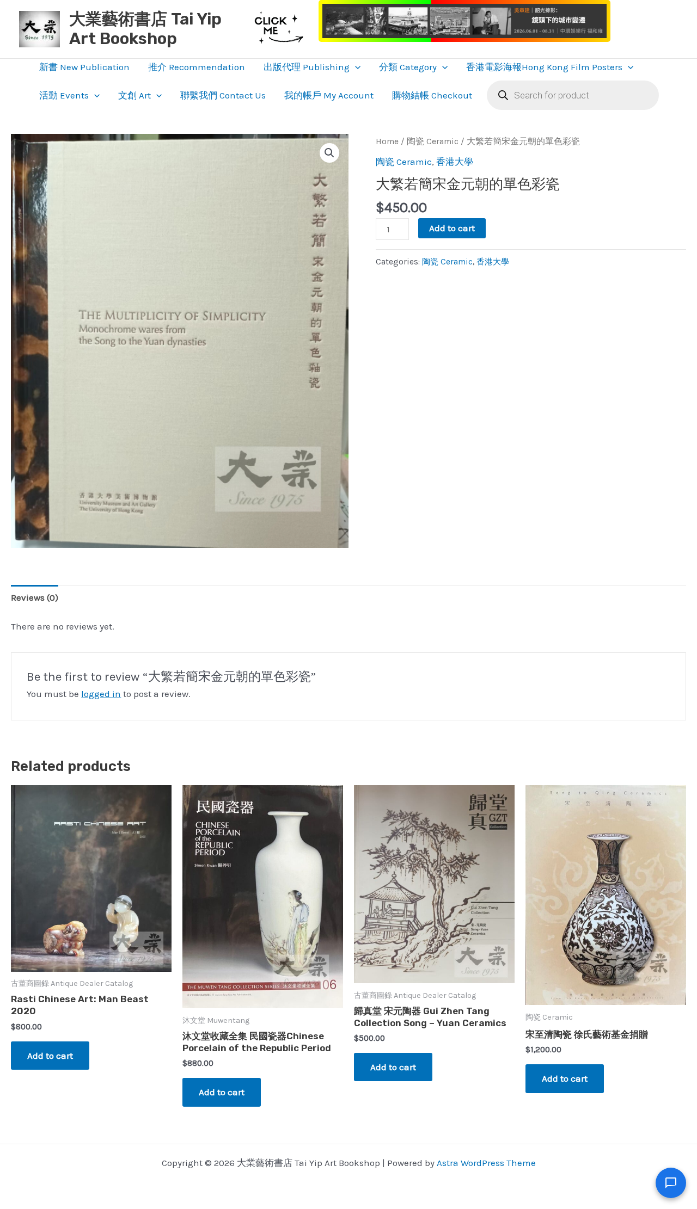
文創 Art (134, 95)
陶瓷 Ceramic (432, 141)
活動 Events (64, 95)
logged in (101, 693)
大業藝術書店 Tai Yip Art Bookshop (145, 28)
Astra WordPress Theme (486, 1162)
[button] (355, 67)
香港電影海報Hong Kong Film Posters (544, 66)
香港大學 (454, 161)
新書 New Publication (84, 66)
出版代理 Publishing (307, 66)
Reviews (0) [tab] (34, 597)
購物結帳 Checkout (432, 95)
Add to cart (452, 228)
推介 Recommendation (196, 66)
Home (387, 141)
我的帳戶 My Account (329, 95)
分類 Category (408, 66)
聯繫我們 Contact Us (223, 95)
